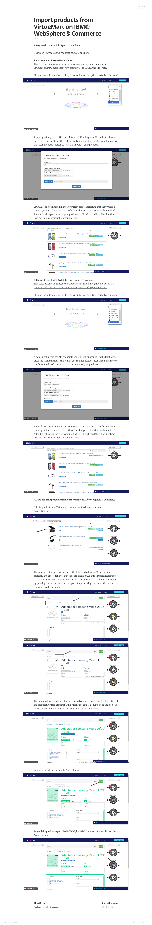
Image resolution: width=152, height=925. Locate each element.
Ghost (148, 923)
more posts (42, 907)
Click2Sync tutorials (8, 923)
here (77, 45)
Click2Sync (39, 903)
